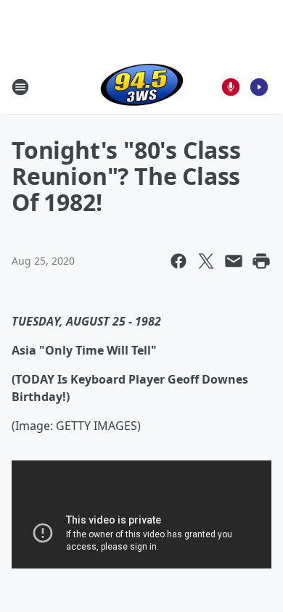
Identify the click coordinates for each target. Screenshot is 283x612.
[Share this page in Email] (233, 261)
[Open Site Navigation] (20, 87)
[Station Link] (141, 86)
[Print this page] (261, 261)
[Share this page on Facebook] (178, 261)
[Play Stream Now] (259, 87)
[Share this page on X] (206, 261)
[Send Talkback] (230, 87)
